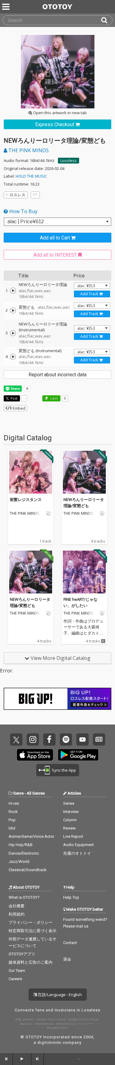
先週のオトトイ (77, 853)
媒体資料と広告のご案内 (30, 962)
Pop (12, 820)
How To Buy (22, 211)
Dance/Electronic (24, 853)
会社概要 (17, 906)
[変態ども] (13, 310)
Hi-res (14, 803)
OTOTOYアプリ (22, 954)
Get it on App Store (35, 755)
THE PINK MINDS (28, 150)
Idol (12, 828)
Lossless (68, 160)
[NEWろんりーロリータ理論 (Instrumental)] (13, 333)
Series (68, 803)
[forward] (37, 1059)
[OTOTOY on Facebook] (49, 739)
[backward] (6, 1059)
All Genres (36, 793)
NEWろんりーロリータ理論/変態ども (83, 502)
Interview (71, 811)
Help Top (71, 897)
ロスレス (17, 195)
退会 (67, 959)
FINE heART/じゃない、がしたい (80, 602)
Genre (18, 793)
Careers (15, 979)
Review (69, 828)
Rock (13, 811)
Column (70, 820)
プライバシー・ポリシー (30, 922)
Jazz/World (19, 861)
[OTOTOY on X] (16, 739)
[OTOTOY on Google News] (99, 739)
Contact (70, 942)
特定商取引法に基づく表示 (32, 930)
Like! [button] (53, 398)
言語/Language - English (59, 994)
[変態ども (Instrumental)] (13, 356)
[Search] (106, 20)
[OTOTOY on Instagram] (33, 739)
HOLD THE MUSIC (31, 176)
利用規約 (17, 914)
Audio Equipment (78, 844)
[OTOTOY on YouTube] (82, 739)
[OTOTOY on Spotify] (66, 739)
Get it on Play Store (78, 755)
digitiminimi (49, 1042)
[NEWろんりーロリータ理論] (13, 290)
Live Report (73, 836)
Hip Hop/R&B (21, 844)
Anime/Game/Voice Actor (31, 836)
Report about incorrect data (57, 375)
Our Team (17, 970)
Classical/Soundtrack (28, 869)
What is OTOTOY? (24, 897)
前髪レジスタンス (26, 499)
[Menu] (6, 6)
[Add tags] (35, 194)
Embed (18, 408)
